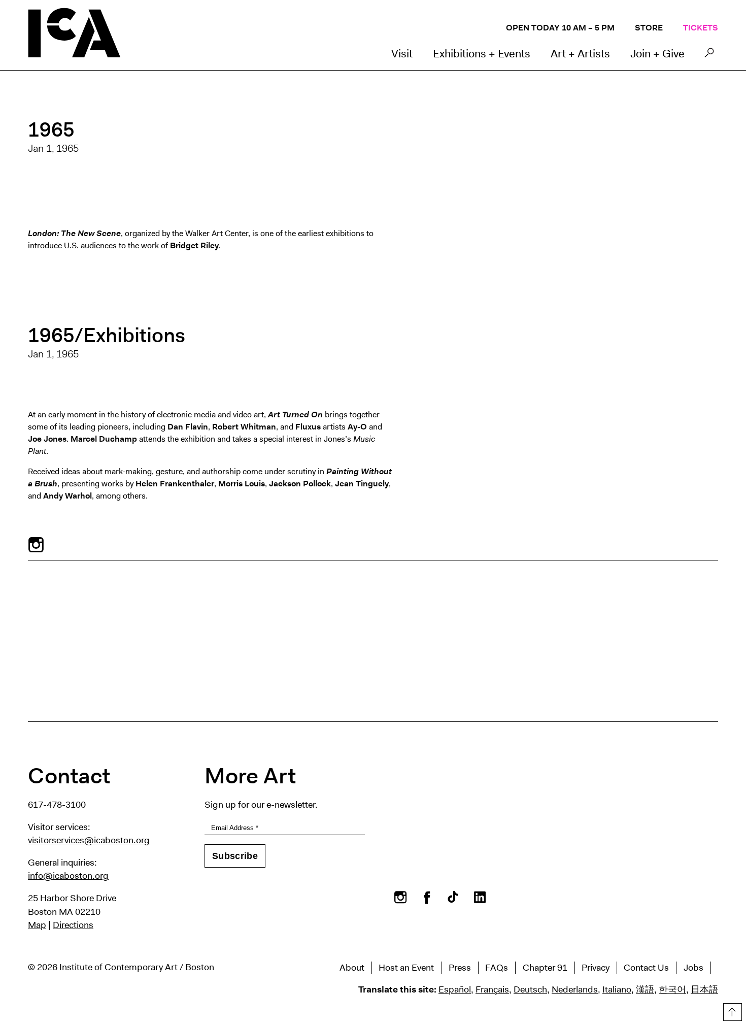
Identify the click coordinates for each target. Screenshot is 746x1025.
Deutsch (530, 989)
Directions (73, 925)
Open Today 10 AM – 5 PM (560, 27)
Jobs (693, 968)
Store (649, 27)
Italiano (616, 989)
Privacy (595, 968)
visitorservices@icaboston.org (89, 840)
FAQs (496, 968)
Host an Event (406, 968)
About (352, 968)
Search (709, 55)
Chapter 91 (545, 968)
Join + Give (657, 53)
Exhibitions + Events (481, 53)
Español (454, 989)
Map (37, 925)
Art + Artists (580, 53)
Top (731, 1010)
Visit (402, 53)
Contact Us (646, 968)
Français (492, 989)
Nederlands (575, 989)
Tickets (700, 27)
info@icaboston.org (68, 876)
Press (460, 968)
